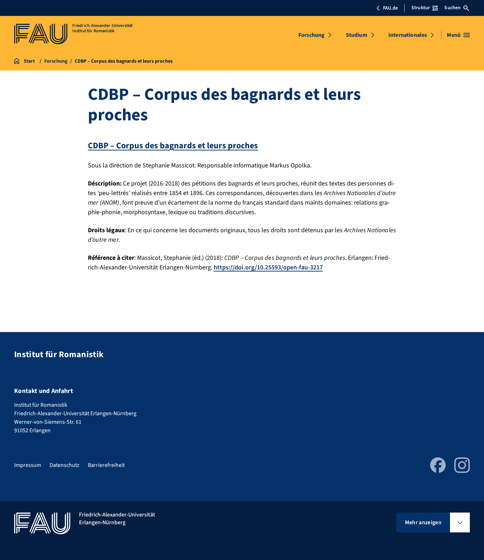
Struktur (420, 7)
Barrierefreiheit (106, 465)
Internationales (407, 35)
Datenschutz (64, 465)
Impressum (27, 465)
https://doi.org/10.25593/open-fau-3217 (268, 267)
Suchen (452, 7)
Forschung (311, 35)
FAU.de (390, 8)
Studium (356, 35)
